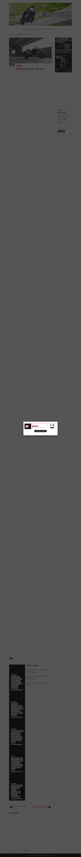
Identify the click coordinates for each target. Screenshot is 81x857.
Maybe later (26, 433)
